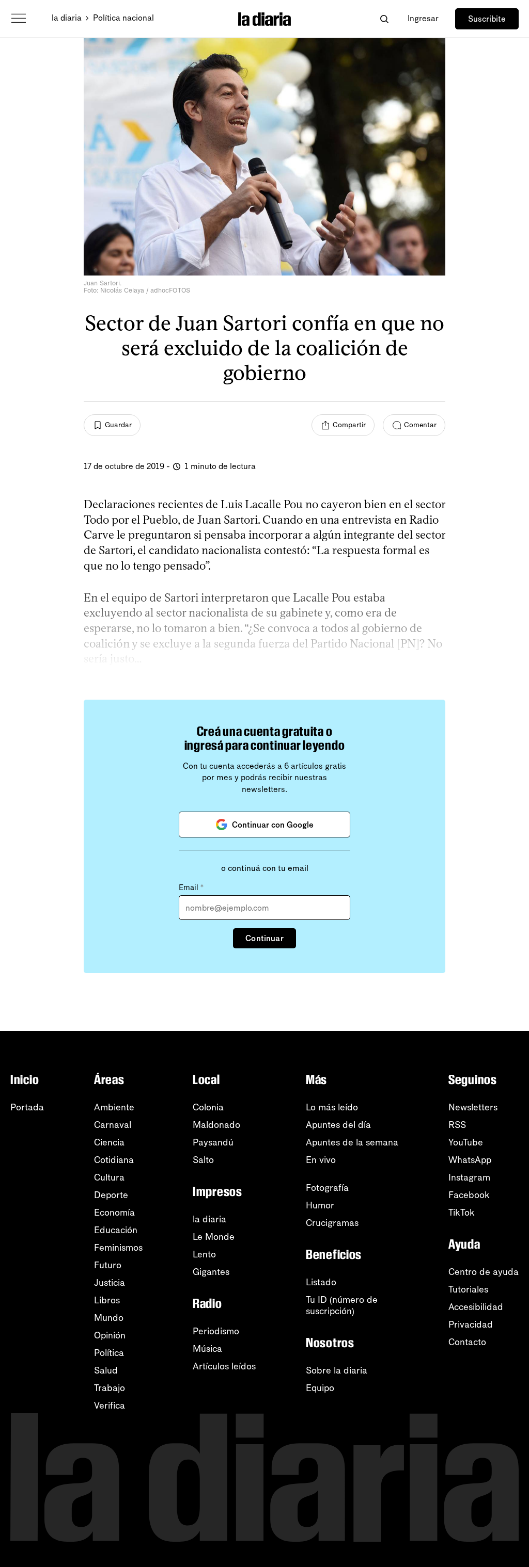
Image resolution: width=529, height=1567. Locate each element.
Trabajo (109, 1388)
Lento (204, 1254)
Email (191, 887)
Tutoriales (468, 1289)
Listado (321, 1282)
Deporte (111, 1195)
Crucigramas (332, 1223)
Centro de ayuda (483, 1272)
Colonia (208, 1107)
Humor (320, 1205)
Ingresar (423, 18)
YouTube (465, 1142)
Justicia (109, 1282)
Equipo (320, 1388)
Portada (27, 1107)
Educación (115, 1230)
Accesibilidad (475, 1307)
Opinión (110, 1335)
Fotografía (327, 1187)
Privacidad (470, 1324)
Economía (114, 1212)
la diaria (67, 18)
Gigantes (211, 1272)
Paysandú (213, 1142)
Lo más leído (332, 1107)
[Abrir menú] (18, 18)
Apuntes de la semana (352, 1142)
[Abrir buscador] (384, 19)
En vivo (321, 1160)
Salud (106, 1370)
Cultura (109, 1177)
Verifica (109, 1405)
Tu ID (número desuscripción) (342, 1305)
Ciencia (109, 1142)
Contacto (467, 1342)
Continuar (264, 938)
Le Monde (214, 1236)
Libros (107, 1300)
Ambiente (114, 1107)
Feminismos (118, 1247)
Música (207, 1348)
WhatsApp (469, 1160)
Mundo (108, 1317)
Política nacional (123, 18)
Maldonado (216, 1124)
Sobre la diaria (336, 1370)
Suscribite (487, 19)
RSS (457, 1124)
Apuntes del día (338, 1124)
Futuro (107, 1265)
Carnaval (112, 1124)
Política (109, 1353)
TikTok (461, 1212)
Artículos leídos (224, 1366)
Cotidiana (114, 1160)
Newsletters (472, 1107)
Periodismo (216, 1331)
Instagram (469, 1177)
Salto (203, 1160)
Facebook (469, 1195)
